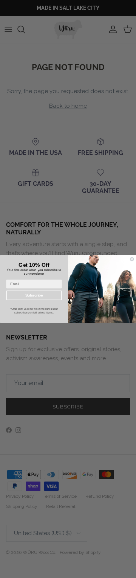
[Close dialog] (132, 259)
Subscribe (34, 295)
